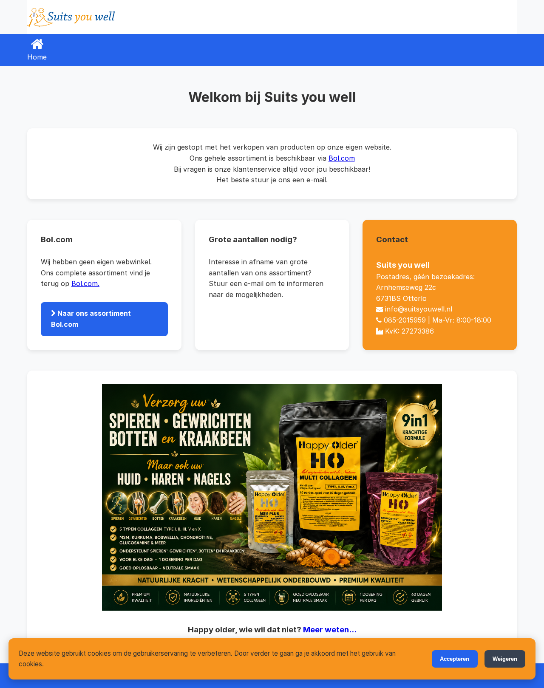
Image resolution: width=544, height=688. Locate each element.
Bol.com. (85, 283)
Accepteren (454, 659)
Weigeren (505, 659)
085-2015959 (405, 320)
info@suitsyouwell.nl (418, 309)
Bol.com (342, 158)
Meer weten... (330, 629)
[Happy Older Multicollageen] (272, 497)
